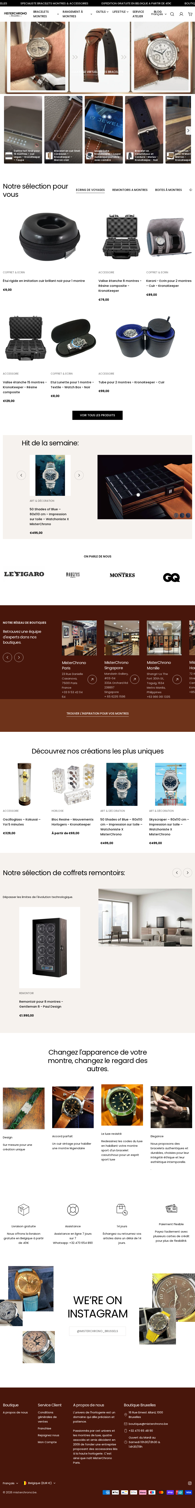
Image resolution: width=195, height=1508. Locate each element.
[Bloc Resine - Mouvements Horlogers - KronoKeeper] (73, 784)
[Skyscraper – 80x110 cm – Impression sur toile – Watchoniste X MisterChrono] (170, 784)
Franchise (44, 1428)
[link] (79, 659)
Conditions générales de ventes (47, 1416)
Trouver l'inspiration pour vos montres (97, 713)
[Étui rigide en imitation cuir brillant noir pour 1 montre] (50, 236)
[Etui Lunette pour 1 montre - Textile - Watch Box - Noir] (74, 338)
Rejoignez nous (48, 1435)
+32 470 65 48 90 (141, 1431)
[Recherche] (172, 14)
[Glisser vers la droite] (79, 475)
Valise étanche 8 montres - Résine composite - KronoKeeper (119, 286)
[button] (188, 130)
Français (157, 14)
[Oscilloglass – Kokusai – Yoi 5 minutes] (24, 784)
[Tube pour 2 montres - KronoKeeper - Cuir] (145, 338)
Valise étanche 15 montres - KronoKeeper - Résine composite (25, 387)
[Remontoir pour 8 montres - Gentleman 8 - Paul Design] (49, 947)
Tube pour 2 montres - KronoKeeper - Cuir (131, 382)
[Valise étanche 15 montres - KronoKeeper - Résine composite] (26, 338)
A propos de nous (15, 1412)
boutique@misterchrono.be (148, 1424)
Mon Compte (47, 1442)
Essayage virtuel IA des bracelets (97, 72)
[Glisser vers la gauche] (21, 475)
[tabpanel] (97, 304)
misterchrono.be (25, 1492)
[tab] (90, 190)
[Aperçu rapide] (91, 214)
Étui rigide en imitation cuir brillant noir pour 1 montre (44, 281)
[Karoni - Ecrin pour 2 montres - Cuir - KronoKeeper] (169, 236)
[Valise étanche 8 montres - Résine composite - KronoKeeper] (121, 236)
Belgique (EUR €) (40, 1483)
